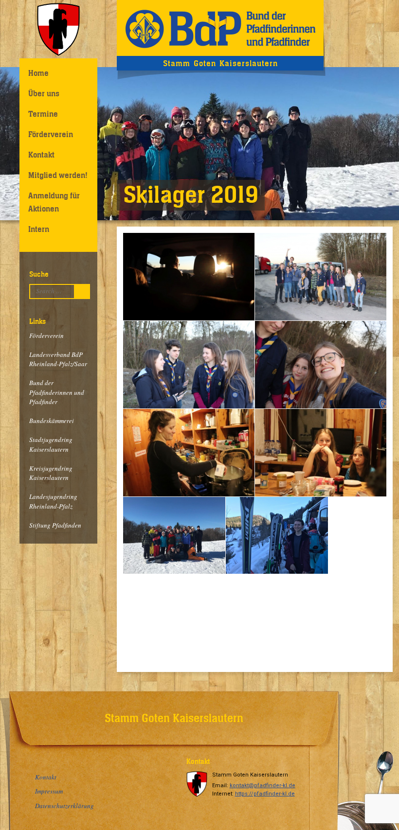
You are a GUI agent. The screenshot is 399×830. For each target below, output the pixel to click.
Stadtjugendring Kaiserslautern (51, 444)
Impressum (49, 791)
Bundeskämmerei (51, 420)
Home (38, 73)
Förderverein (50, 134)
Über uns (43, 93)
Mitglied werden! (58, 175)
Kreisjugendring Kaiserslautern (51, 473)
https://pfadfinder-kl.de (265, 794)
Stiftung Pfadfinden (55, 525)
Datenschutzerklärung (64, 805)
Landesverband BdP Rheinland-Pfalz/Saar (58, 359)
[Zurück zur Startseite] (220, 28)
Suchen (84, 291)
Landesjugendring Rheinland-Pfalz (53, 501)
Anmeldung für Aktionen (54, 202)
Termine (43, 114)
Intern (38, 229)
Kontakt (41, 154)
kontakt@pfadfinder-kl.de (262, 785)
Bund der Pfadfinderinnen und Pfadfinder (56, 392)
